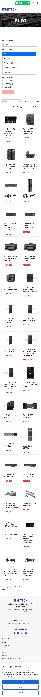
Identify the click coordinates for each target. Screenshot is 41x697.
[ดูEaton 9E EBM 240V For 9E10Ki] (30, 309)
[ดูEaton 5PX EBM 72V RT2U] (30, 405)
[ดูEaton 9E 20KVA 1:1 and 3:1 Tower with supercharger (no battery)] (30, 340)
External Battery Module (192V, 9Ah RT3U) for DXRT (30, 166)
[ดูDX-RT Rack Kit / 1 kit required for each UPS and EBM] (11, 494)
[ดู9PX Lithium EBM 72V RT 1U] (11, 185)
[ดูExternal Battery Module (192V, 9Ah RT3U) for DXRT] (30, 155)
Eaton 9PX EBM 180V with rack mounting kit (9, 166)
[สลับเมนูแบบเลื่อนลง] (33, 3)
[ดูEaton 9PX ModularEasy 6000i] (11, 278)
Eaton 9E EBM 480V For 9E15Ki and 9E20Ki (10, 321)
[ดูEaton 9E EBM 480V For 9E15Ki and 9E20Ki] (11, 309)
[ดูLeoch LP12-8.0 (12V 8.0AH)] (11, 119)
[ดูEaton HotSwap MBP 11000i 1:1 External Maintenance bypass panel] (30, 525)
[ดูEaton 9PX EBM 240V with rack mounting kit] (30, 119)
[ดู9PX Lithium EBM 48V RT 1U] (30, 185)
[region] (20, 680)
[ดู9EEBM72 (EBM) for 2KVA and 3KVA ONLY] (30, 373)
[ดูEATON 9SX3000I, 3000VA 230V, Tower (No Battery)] (30, 278)
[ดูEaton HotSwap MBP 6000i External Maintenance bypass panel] (30, 560)
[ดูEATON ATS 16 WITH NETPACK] (11, 465)
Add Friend (24, 3)
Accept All (20, 682)
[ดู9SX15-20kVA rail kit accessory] (30, 494)
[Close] (39, 665)
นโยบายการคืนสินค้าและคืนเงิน (11, 659)
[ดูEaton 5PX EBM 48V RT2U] (11, 434)
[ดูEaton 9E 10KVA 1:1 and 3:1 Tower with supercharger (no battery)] (11, 373)
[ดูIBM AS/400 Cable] (11, 525)
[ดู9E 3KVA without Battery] (11, 405)
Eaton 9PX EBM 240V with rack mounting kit (28, 131)
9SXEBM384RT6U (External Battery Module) (29, 259)
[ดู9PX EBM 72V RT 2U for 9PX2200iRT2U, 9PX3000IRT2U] (11, 214)
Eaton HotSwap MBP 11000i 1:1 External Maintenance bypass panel (29, 539)
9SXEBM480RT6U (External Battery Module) (10, 259)
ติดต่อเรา (5, 662)
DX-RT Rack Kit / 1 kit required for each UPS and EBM (11, 506)
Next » (35, 107)
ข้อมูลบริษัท (5, 646)
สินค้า (4, 642)
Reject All (20, 692)
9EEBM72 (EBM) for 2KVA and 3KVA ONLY (30, 384)
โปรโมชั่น (4, 655)
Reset (8, 92)
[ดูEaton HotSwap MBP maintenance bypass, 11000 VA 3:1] (11, 560)
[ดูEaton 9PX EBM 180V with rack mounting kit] (11, 155)
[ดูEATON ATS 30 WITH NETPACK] (30, 465)
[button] (19, 54)
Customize (20, 687)
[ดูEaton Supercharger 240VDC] (30, 434)
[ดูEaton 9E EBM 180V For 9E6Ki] (11, 340)
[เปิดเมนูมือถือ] (38, 9)
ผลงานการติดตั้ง (7, 649)
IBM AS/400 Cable (10, 534)
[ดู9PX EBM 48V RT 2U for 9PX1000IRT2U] (30, 214)
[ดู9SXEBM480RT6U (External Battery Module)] (11, 247)
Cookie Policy (12, 677)
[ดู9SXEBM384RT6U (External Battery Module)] (30, 247)
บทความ (4, 652)
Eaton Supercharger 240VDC (28, 446)
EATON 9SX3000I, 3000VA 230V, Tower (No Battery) (30, 290)
